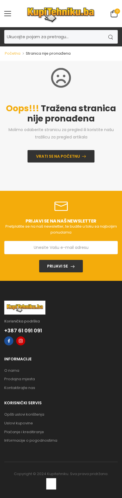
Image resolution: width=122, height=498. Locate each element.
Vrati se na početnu (58, 156)
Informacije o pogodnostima (30, 440)
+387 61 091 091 (23, 330)
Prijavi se (57, 266)
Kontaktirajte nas (19, 387)
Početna (12, 53)
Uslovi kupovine (18, 423)
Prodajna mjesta (19, 379)
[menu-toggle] (7, 13)
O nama (11, 370)
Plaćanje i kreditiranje (24, 432)
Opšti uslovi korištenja (24, 414)
